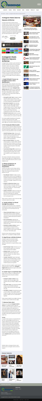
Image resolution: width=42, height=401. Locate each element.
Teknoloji (33, 10)
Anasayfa (5, 10)
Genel (23, 10)
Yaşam (37, 10)
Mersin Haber (22, 399)
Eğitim (14, 10)
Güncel (10, 10)
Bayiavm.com (8, 333)
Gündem (27, 10)
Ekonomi (19, 10)
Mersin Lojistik (26, 399)
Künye (20, 389)
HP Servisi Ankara (16, 399)
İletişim (16, 389)
